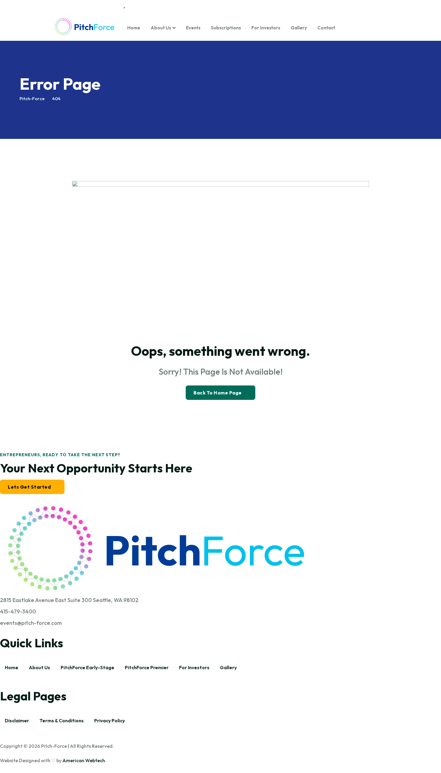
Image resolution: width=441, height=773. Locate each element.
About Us (161, 28)
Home (133, 28)
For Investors (265, 28)
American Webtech (83, 760)
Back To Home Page (218, 393)
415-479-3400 (18, 611)
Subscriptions (226, 28)
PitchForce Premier (147, 667)
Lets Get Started (29, 487)
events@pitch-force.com (31, 622)
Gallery (299, 28)
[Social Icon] (350, 7)
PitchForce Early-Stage (87, 667)
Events (193, 28)
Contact (326, 28)
